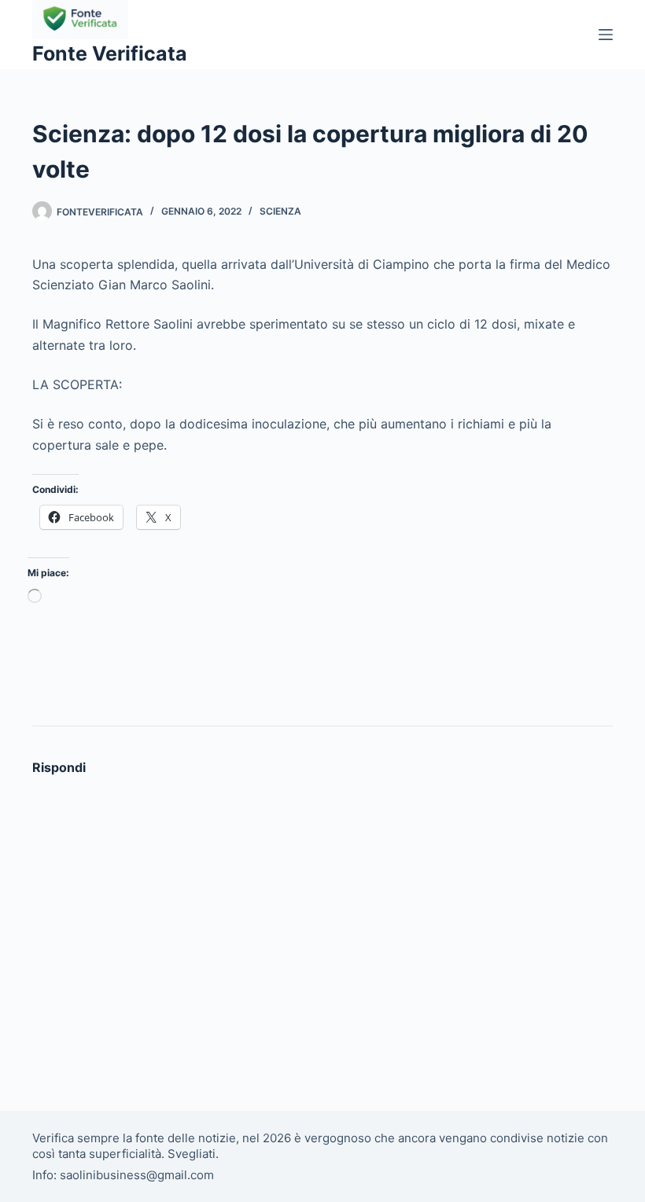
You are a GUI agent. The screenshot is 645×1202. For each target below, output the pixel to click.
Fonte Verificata (109, 53)
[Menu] (606, 35)
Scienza (280, 211)
